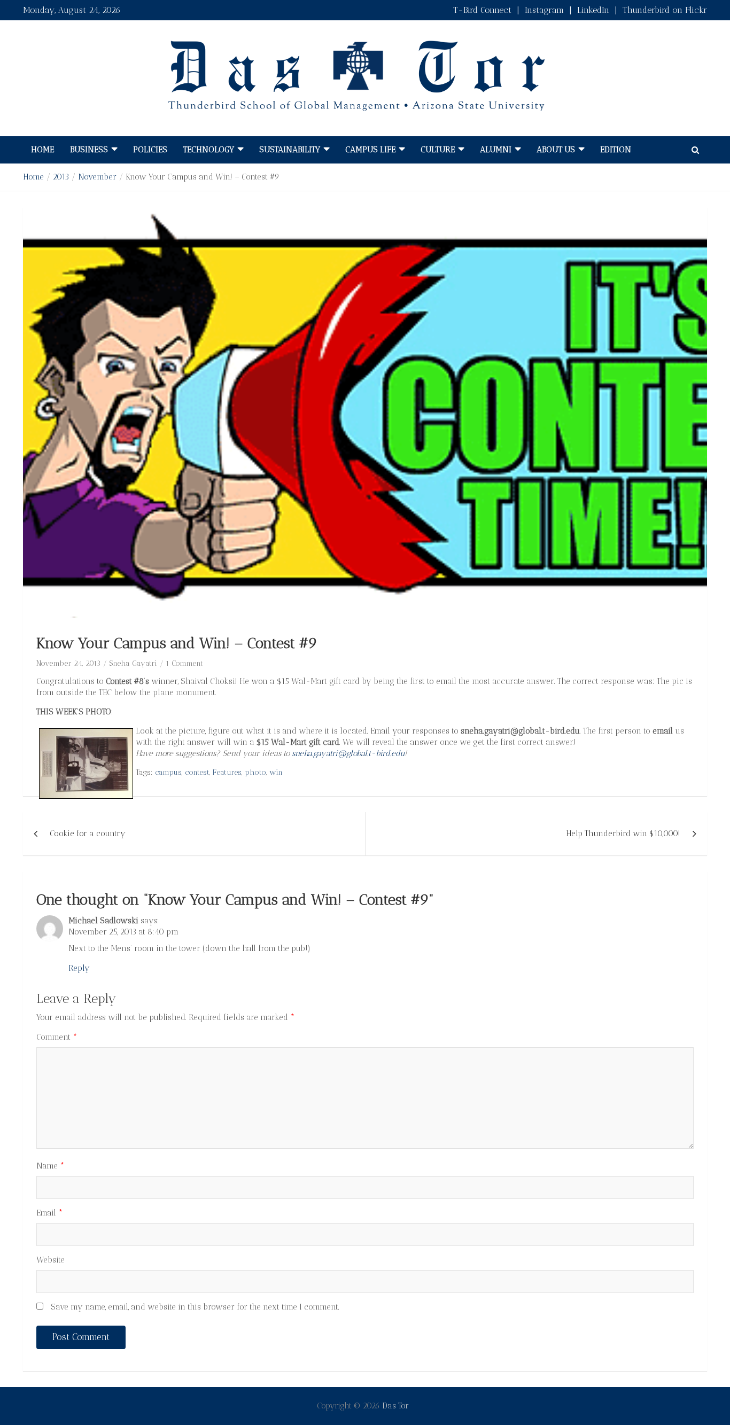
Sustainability (289, 149)
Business (89, 149)
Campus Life (370, 149)
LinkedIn (593, 10)
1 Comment (184, 663)
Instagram (544, 10)
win (276, 772)
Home (42, 149)
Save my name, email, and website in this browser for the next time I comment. (195, 1307)
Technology (208, 149)
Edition (615, 149)
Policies (150, 149)
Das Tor (395, 1406)
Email (49, 1213)
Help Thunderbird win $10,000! (623, 833)
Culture (438, 149)
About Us (556, 149)
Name (50, 1166)
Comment (56, 1037)
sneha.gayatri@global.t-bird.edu (348, 753)
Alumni (495, 149)
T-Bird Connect (482, 10)
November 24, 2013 (68, 663)
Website (50, 1260)
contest (197, 772)
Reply (79, 968)
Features (227, 772)
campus (168, 772)
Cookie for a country (88, 833)
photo (255, 772)
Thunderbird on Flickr (665, 10)
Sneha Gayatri (133, 663)
